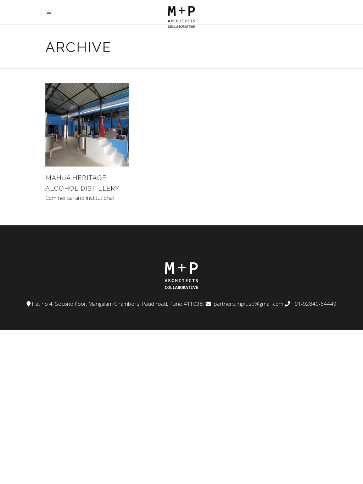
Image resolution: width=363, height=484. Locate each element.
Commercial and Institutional (79, 198)
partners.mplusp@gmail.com (247, 303)
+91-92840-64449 (313, 303)
